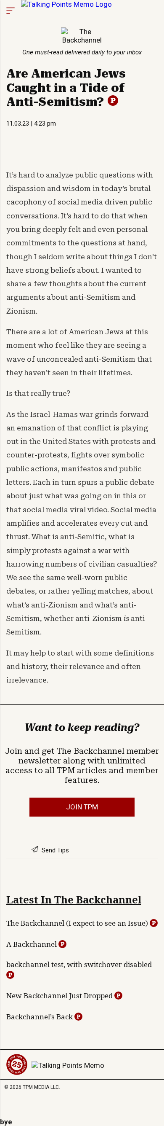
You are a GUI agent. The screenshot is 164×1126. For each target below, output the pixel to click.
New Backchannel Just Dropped (60, 995)
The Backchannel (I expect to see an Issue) (78, 923)
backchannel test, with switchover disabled (79, 964)
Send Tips (54, 850)
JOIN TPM (82, 807)
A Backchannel (32, 944)
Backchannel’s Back (40, 1016)
